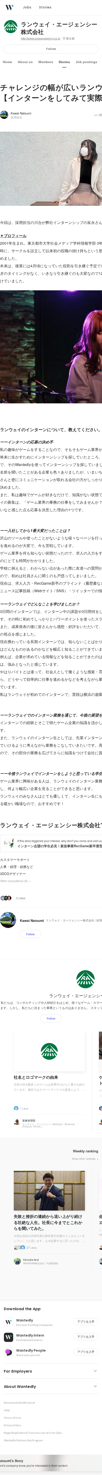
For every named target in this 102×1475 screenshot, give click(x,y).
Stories (64, 62)
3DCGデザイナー (13, 873)
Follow (51, 49)
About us (25, 62)
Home (7, 62)
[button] (53, 1309)
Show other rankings (84, 1158)
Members (45, 62)
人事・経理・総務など (16, 866)
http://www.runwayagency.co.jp (40, 38)
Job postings (86, 62)
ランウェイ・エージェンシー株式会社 (59, 28)
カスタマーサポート (15, 859)
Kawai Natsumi (21, 113)
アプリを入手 (85, 1322)
